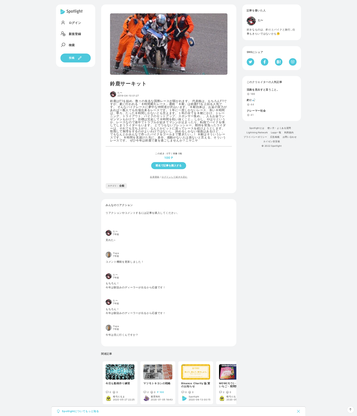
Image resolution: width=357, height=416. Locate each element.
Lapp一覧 (276, 132)
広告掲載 (275, 137)
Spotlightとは (256, 128)
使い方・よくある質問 (279, 128)
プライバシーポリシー (255, 137)
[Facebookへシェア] (264, 62)
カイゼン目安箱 (271, 141)
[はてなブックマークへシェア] (278, 62)
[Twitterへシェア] (250, 62)
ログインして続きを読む (174, 176)
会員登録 (154, 176)
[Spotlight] (71, 14)
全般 (116, 185)
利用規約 (289, 132)
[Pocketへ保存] (293, 62)
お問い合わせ (290, 137)
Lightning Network (257, 132)
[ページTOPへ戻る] (350, 409)
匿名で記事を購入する (169, 165)
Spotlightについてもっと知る (80, 411)
